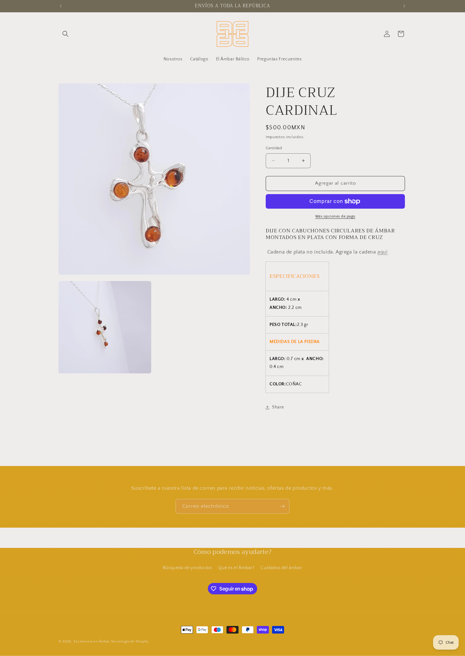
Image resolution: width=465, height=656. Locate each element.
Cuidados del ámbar (281, 567)
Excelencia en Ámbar (92, 641)
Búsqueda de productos (187, 567)
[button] (65, 34)
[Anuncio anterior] (61, 6)
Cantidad (274, 148)
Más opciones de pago (335, 216)
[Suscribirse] (282, 506)
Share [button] (278, 407)
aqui (382, 252)
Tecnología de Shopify (130, 641)
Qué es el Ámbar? (236, 567)
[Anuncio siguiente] (404, 6)
